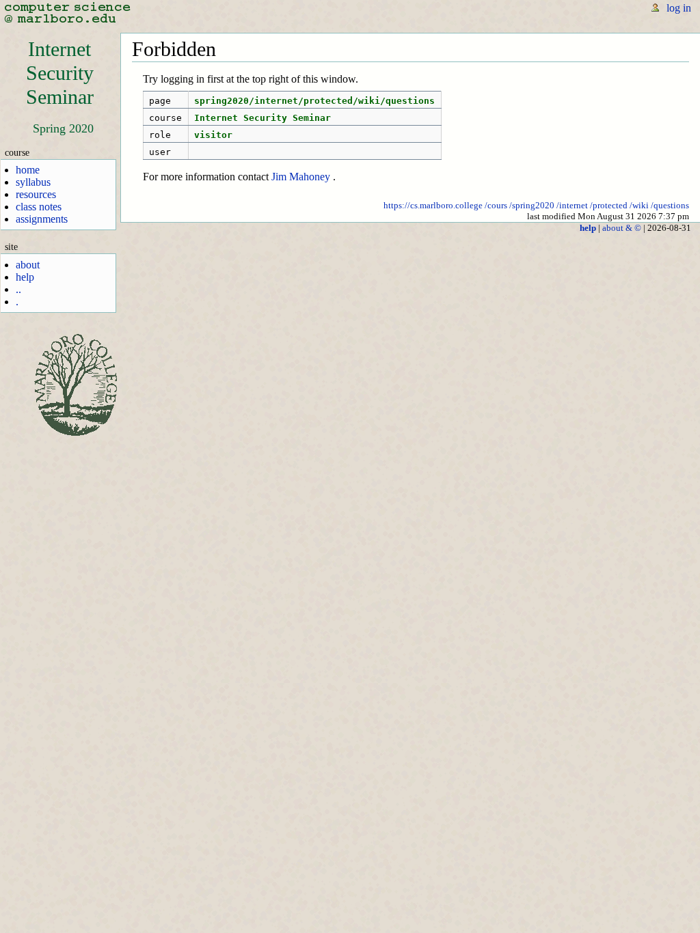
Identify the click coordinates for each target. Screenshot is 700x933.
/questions (670, 205)
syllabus (33, 182)
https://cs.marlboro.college (433, 205)
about (28, 264)
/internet (572, 205)
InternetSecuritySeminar (60, 73)
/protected (609, 205)
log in (679, 8)
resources (36, 194)
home (28, 170)
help (25, 277)
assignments (42, 219)
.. (18, 289)
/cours (496, 205)
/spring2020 (531, 205)
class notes (39, 206)
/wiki (639, 205)
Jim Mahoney (300, 176)
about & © (621, 228)
